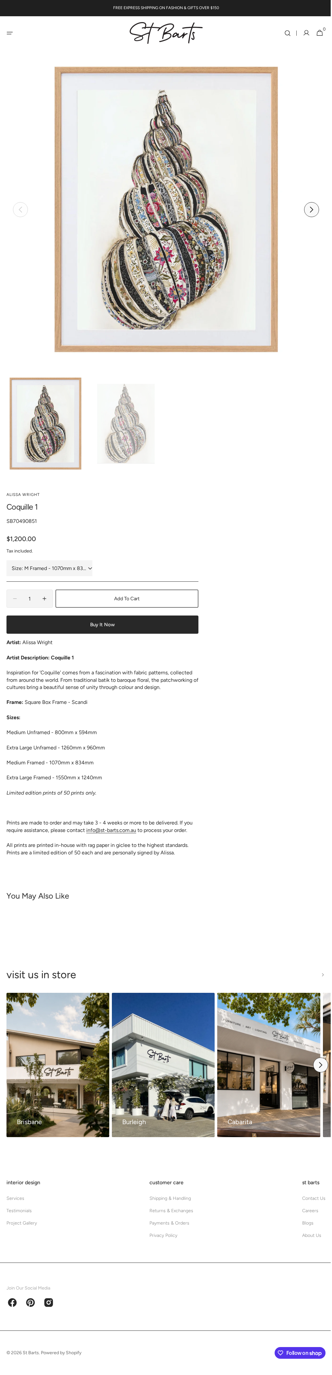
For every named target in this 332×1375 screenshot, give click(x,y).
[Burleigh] (163, 1065)
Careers (305, 1210)
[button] (10, 33)
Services (15, 1198)
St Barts (31, 1353)
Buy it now (102, 625)
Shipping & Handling (167, 1198)
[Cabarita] (268, 1065)
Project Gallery (21, 1223)
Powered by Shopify (61, 1353)
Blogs (303, 1223)
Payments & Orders (167, 1223)
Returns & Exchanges (169, 1210)
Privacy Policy (161, 1235)
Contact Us (309, 1198)
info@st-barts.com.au (111, 830)
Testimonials (19, 1210)
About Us (306, 1235)
